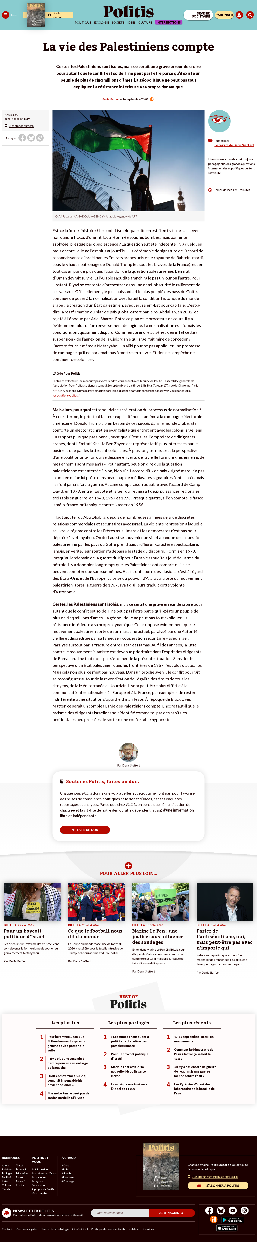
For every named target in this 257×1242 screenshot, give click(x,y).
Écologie (101, 22)
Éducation (22, 1173)
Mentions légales (26, 1229)
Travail (20, 1165)
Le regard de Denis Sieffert (234, 145)
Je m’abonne (39, 1177)
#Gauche (67, 1173)
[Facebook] (209, 1211)
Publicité (134, 1229)
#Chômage (68, 1181)
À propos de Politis (43, 1189)
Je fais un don (40, 1169)
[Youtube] (233, 1211)
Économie (21, 1169)
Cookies (148, 1229)
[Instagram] (245, 1211)
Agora (5, 1165)
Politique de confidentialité (108, 1229)
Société (118, 22)
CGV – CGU (80, 1229)
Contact (7, 1229)
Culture (145, 22)
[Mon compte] (240, 15)
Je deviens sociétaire (44, 1173)
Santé (19, 1177)
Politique (83, 22)
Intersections (169, 22)
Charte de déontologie (54, 1229)
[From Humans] (213, 1220)
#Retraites (68, 1177)
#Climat (66, 1165)
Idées (131, 22)
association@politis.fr (66, 395)
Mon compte (39, 1193)
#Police (66, 1169)
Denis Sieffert (110, 99)
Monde (6, 1189)
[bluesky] (221, 1211)
